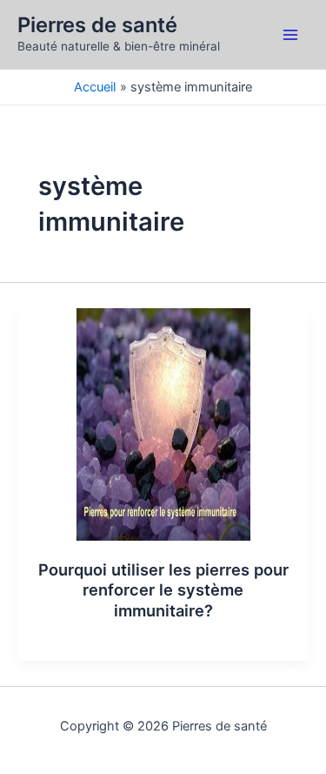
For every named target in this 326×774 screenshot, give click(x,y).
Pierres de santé (97, 24)
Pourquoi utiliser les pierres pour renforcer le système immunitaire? (163, 590)
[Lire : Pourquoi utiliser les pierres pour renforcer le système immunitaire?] (163, 423)
